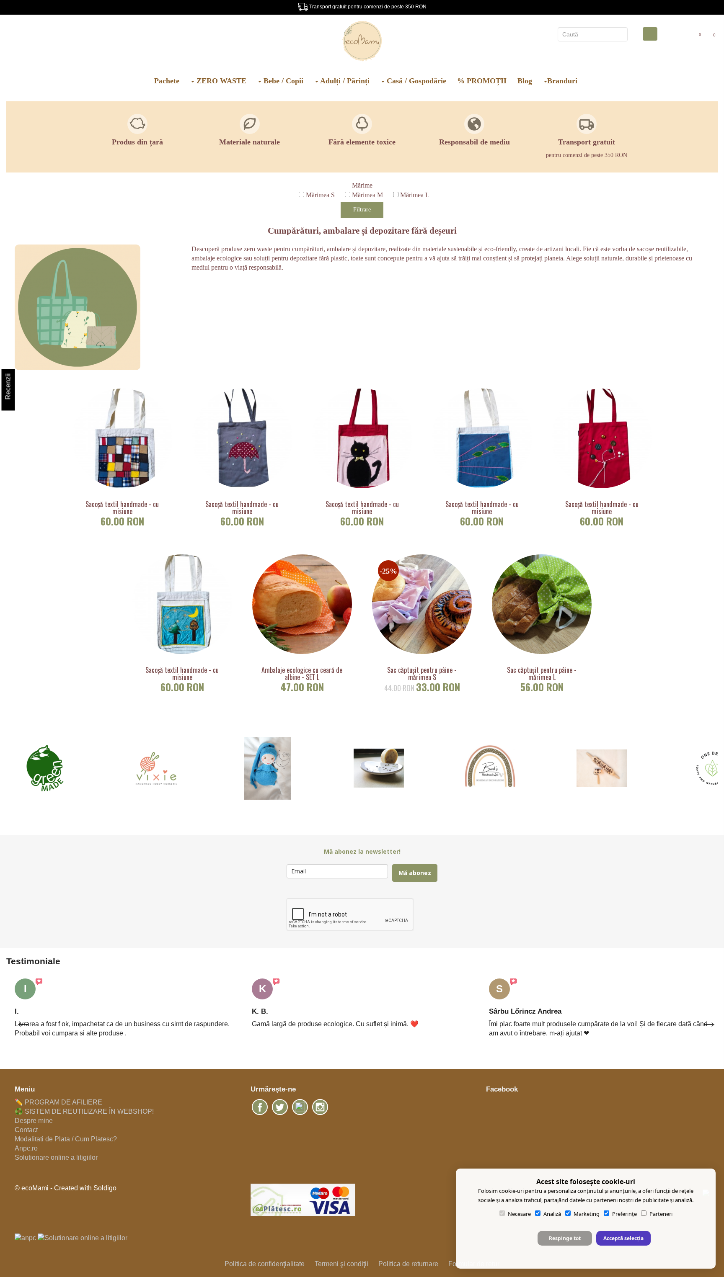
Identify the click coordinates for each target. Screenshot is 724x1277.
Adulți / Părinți (344, 81)
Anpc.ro (26, 1148)
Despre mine (34, 1120)
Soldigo (104, 1188)
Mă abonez (414, 873)
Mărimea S (320, 194)
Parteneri (660, 1214)
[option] (124, 1008)
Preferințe (624, 1214)
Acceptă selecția (623, 1238)
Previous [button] (19, 1017)
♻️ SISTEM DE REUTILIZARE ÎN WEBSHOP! (84, 1111)
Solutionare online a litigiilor (56, 1157)
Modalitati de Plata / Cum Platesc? (66, 1139)
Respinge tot (565, 1238)
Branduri (562, 81)
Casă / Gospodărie (415, 81)
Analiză (552, 1214)
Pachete (166, 81)
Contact (26, 1129)
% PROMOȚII (482, 81)
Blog (524, 81)
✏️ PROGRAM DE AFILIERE (58, 1102)
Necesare (519, 1214)
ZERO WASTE (220, 81)
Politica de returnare (408, 1263)
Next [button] (705, 1017)
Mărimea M (367, 194)
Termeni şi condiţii (341, 1263)
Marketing (587, 1214)
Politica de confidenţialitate (265, 1263)
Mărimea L (414, 194)
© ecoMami (32, 1188)
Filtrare (362, 209)
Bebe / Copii (282, 81)
